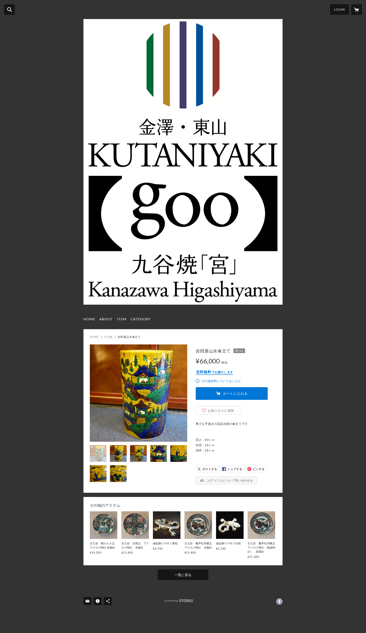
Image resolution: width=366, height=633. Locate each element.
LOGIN (339, 9)
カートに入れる (235, 393)
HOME (89, 319)
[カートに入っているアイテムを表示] (356, 9)
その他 (108, 337)
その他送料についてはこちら (221, 381)
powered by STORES (178, 600)
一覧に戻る (183, 575)
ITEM (121, 319)
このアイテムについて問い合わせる (229, 480)
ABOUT (106, 319)
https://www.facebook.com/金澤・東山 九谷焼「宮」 (279, 601)
